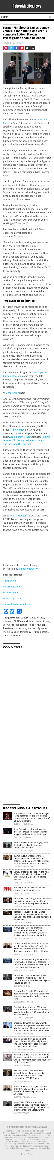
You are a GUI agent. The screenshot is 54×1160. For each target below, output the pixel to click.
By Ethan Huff (28, 938)
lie (4, 624)
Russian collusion (12, 628)
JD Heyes (19, 43)
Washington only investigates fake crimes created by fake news (30, 889)
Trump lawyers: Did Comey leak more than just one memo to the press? (26, 440)
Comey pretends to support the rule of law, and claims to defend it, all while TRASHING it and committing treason (31, 876)
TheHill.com (9, 580)
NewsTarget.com (12, 598)
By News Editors (30, 893)
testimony (25, 632)
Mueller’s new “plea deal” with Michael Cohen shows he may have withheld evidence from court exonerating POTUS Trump (30, 1074)
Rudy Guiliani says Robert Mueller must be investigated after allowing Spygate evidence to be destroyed (31, 832)
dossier (7, 621)
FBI (14, 621)
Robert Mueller (18, 515)
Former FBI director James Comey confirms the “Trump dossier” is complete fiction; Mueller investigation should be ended (32, 979)
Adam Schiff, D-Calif (20, 436)
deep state (38, 617)
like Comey (18, 429)
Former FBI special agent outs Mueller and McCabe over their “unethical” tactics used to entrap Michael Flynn (32, 901)
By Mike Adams (30, 1002)
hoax (32, 621)
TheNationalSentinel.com (17, 604)
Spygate (42, 628)
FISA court (22, 621)
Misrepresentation (17, 624)
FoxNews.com (10, 592)
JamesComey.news (28, 568)
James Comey (43, 621)
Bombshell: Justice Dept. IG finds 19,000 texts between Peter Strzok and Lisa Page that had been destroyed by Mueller (32, 916)
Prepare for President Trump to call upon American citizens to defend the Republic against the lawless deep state (31, 995)
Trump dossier (40, 632)
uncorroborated (12, 635)
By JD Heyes (28, 824)
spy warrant (29, 628)
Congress (26, 617)
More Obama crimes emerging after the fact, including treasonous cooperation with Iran (31, 845)
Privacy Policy (27, 1154)
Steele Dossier (11, 632)
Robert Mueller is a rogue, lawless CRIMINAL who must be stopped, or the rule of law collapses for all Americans (31, 1090)
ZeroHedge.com (12, 586)
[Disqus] (27, 688)
